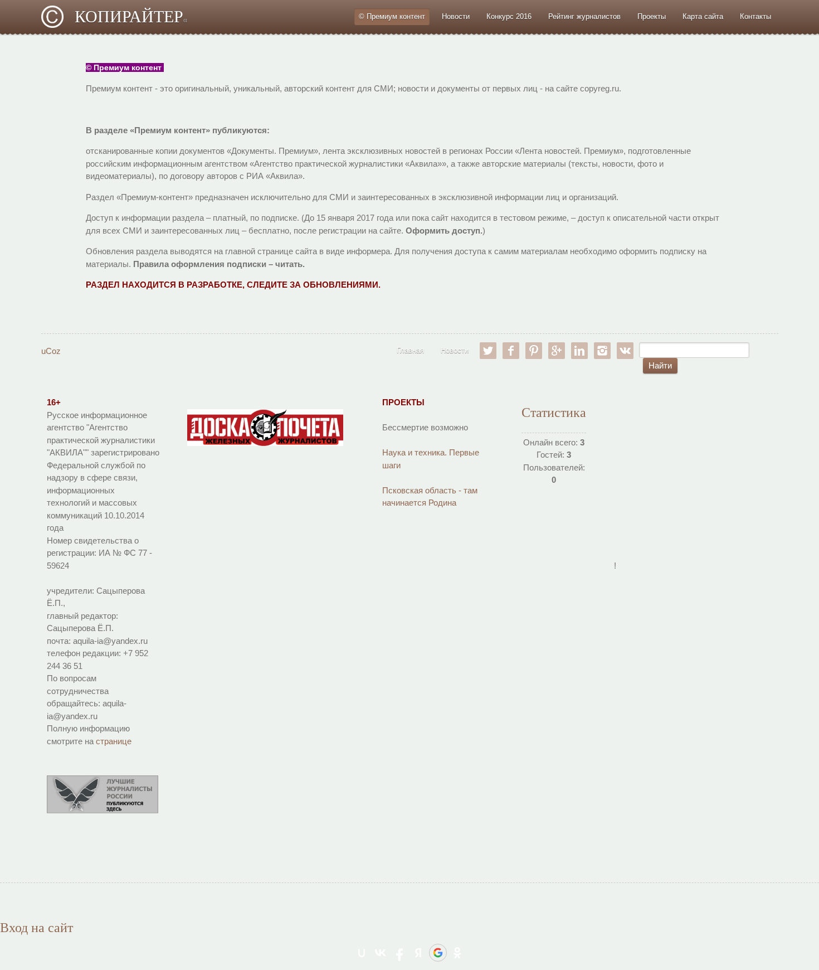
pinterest (533, 350)
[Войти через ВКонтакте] (380, 952)
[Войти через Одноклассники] (457, 952)
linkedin (579, 350)
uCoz (51, 351)
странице (113, 741)
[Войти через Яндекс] (418, 952)
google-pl (556, 350)
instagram (602, 350)
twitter (488, 350)
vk (625, 350)
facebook (511, 350)
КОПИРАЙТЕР (131, 16)
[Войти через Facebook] (399, 952)
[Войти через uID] (361, 952)
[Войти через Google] (438, 953)
